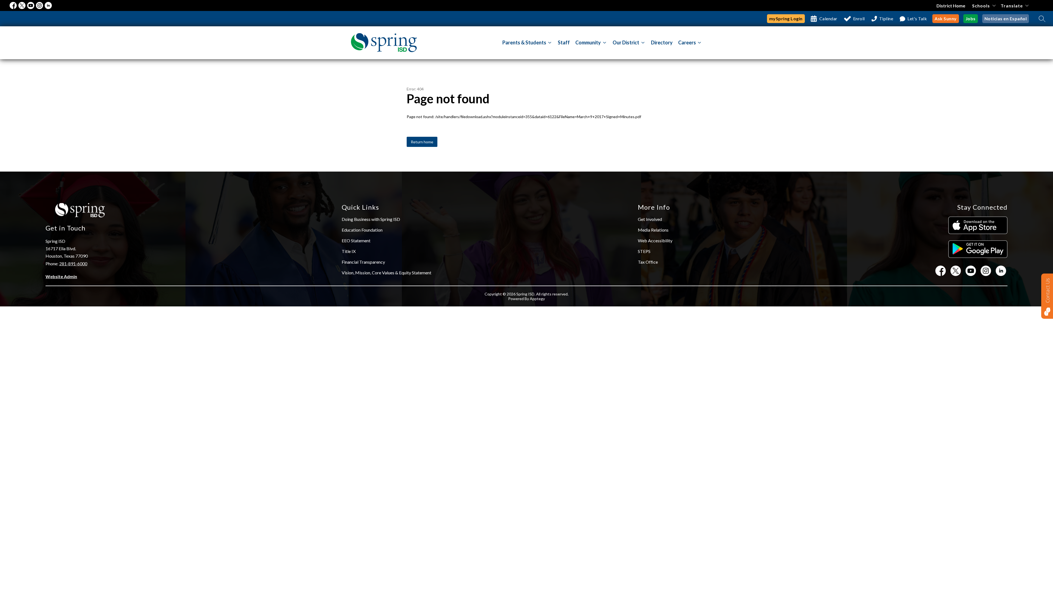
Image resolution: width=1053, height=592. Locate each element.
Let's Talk (917, 18)
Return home (422, 142)
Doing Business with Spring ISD (371, 219)
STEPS (644, 251)
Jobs (971, 18)
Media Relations (653, 229)
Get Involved (650, 219)
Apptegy (537, 298)
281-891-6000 (73, 263)
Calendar (828, 18)
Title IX (349, 251)
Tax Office (648, 261)
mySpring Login (786, 18)
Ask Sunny (946, 18)
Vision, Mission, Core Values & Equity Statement (386, 272)
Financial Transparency (363, 261)
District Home (950, 5)
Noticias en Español (1005, 18)
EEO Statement (356, 240)
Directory (662, 42)
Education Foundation (362, 229)
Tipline (886, 18)
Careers (687, 42)
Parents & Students (524, 42)
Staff (564, 42)
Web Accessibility (655, 240)
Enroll (859, 18)
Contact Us (1047, 290)
